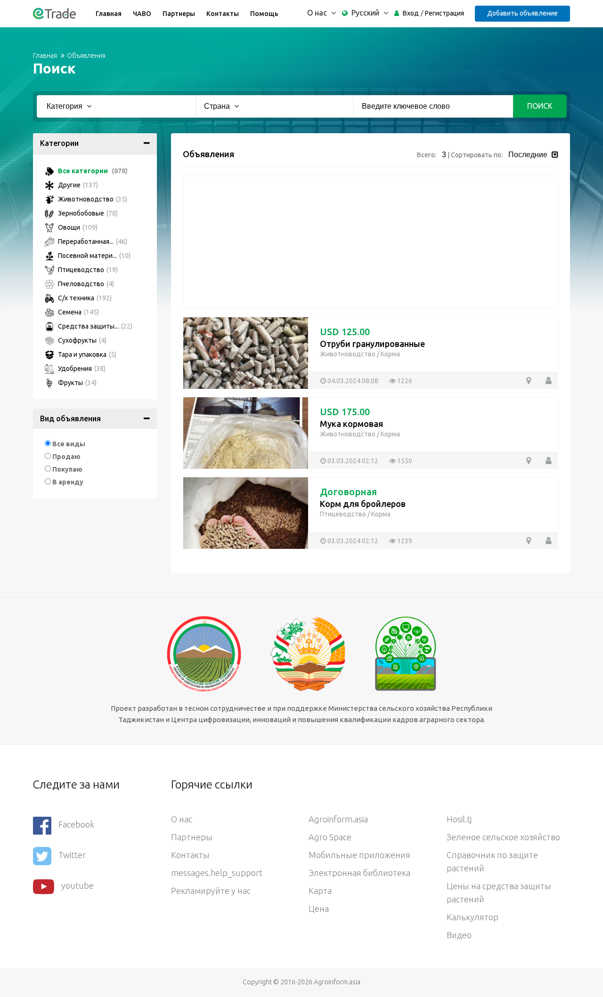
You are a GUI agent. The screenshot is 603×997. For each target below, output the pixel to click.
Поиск (540, 106)
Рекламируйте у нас (211, 890)
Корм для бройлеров (363, 503)
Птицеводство (87, 269)
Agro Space (330, 837)
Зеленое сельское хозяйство (503, 837)
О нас (181, 819)
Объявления (86, 55)
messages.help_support (216, 872)
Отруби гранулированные (372, 343)
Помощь (264, 13)
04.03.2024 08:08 (352, 381)
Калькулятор (472, 917)
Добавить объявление (522, 13)
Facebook (76, 824)
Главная (109, 13)
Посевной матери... (93, 255)
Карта (320, 890)
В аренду (67, 482)
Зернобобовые (87, 213)
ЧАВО (142, 13)
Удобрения (81, 368)
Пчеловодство (85, 284)
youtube (77, 885)
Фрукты (77, 382)
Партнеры (179, 13)
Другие (77, 185)
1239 (404, 541)
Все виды (68, 444)
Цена (319, 908)
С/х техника (84, 298)
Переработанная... (92, 241)
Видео (459, 935)
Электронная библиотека (359, 872)
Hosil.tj (459, 819)
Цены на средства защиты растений (499, 892)
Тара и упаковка (86, 354)
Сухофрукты (81, 340)
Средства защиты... (94, 326)
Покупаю (67, 469)
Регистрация (444, 13)
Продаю (66, 456)
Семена (78, 312)
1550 (404, 461)
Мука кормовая (351, 423)
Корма (390, 354)
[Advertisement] (370, 242)
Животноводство (92, 199)
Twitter (72, 855)
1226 (404, 381)
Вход (411, 13)
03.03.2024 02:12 (352, 461)
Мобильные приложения (359, 855)
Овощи (77, 227)
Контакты (222, 13)
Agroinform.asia (338, 819)
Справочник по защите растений (492, 861)
